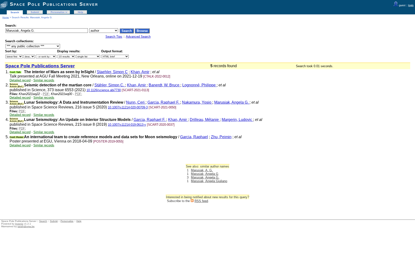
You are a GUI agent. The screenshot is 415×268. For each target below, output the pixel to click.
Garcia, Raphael (194, 137)
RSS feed (201, 201)
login (411, 5)
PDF (46, 94)
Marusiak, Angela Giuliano (209, 181)
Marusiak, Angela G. (232, 102)
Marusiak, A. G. (202, 170)
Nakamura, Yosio (197, 102)
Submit (35, 12)
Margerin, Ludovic (237, 120)
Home (5, 17)
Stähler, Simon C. (109, 85)
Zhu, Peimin (221, 137)
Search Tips (113, 36)
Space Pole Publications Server (54, 4)
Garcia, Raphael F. (163, 102)
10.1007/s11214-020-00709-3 (128, 107)
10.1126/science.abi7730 (103, 90)
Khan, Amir (140, 72)
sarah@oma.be (26, 226)
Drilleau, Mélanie (205, 120)
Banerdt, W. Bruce (164, 85)
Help (80, 12)
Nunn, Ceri (136, 102)
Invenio (19, 223)
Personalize (58, 12)
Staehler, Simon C (112, 72)
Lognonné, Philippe (199, 85)
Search (15, 12)
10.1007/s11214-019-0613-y (127, 124)
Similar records (43, 80)
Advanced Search (138, 36)
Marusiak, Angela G (204, 174)
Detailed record (20, 80)
